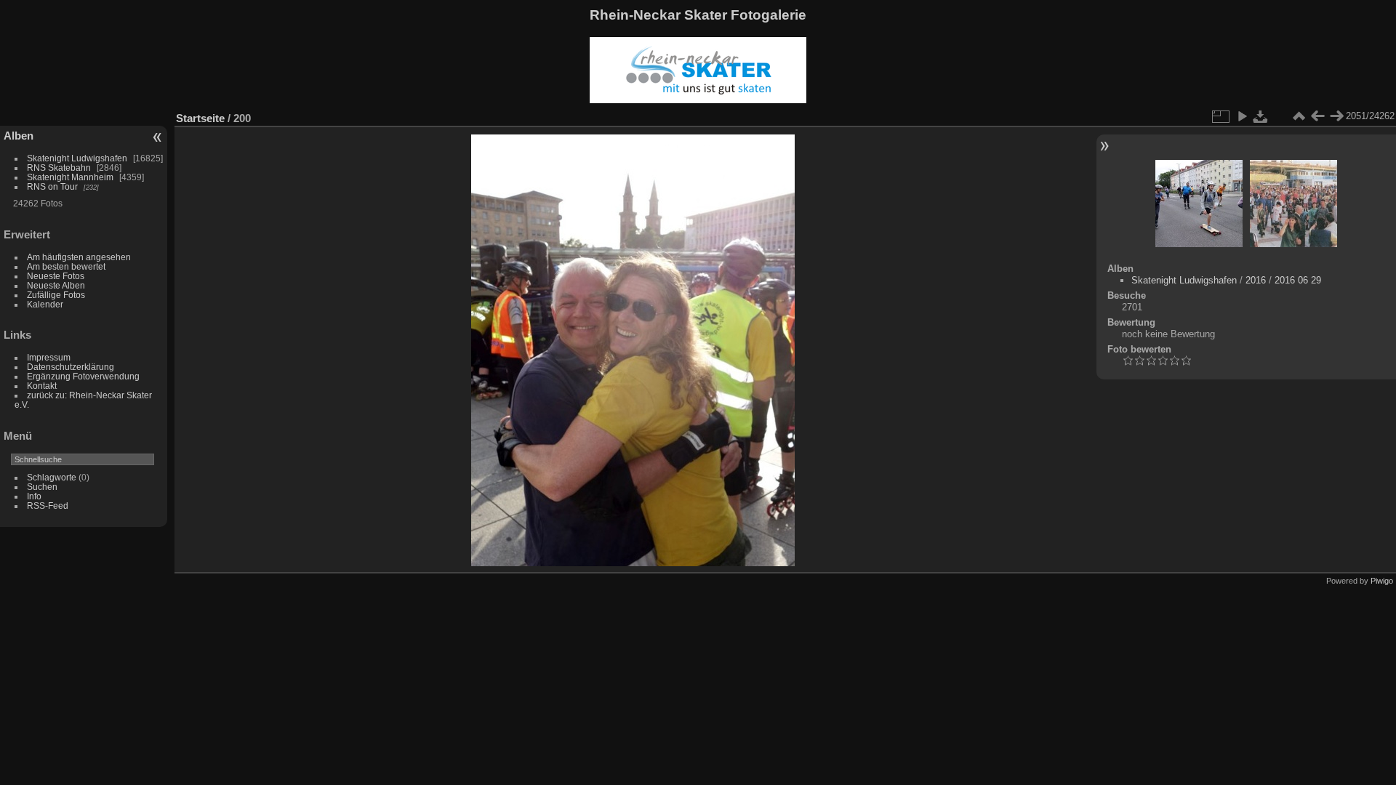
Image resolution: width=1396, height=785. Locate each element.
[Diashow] (1241, 116)
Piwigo (1382, 580)
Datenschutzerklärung (70, 366)
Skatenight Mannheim (70, 177)
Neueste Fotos (55, 276)
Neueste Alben (56, 285)
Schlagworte (51, 477)
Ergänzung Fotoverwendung (83, 376)
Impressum (49, 357)
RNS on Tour (52, 186)
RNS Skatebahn (59, 167)
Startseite (200, 118)
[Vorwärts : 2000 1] (1336, 116)
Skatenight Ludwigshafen (77, 158)
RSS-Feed (47, 505)
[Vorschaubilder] (1298, 116)
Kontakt (42, 385)
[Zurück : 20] (1317, 116)
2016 (1255, 280)
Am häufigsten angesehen (79, 257)
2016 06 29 (1298, 280)
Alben (18, 135)
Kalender (45, 304)
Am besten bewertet (66, 266)
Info (34, 496)
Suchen (42, 486)
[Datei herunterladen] (1260, 116)
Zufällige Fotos (56, 294)
